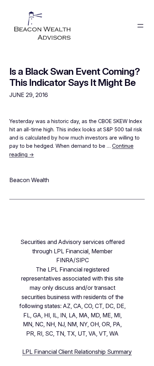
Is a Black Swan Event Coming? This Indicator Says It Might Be (74, 77)
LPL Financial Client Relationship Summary (77, 351)
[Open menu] (140, 25)
